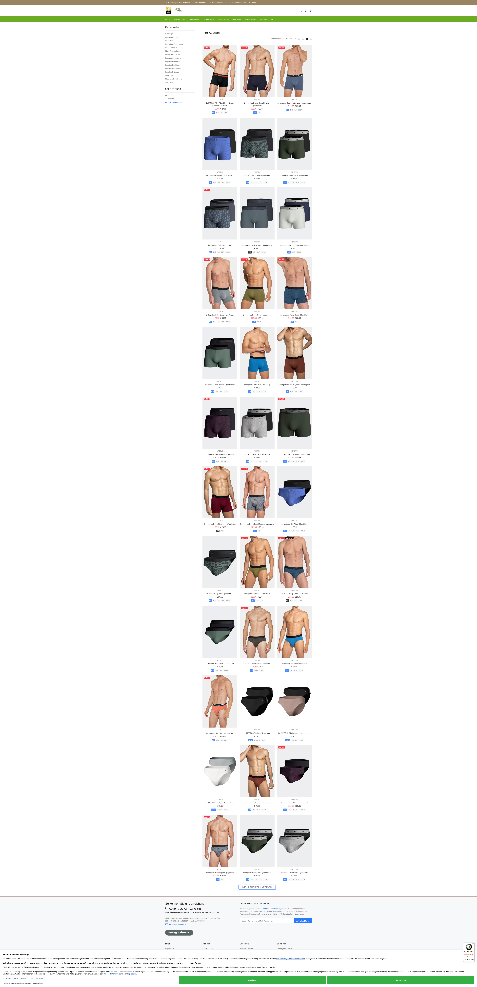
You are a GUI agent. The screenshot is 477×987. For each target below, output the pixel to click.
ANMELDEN (302, 921)
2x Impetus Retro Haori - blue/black (294, 315)
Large (263, 740)
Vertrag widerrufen (179, 932)
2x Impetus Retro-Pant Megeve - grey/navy (257, 524)
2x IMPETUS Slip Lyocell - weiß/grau (219, 803)
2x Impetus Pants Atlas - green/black (257, 175)
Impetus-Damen (171, 37)
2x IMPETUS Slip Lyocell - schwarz (257, 733)
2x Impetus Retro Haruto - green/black (220, 385)
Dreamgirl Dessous (284, 949)
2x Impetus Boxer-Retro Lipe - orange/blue (294, 103)
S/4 (213, 113)
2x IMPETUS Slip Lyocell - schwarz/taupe (294, 733)
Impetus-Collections (173, 58)
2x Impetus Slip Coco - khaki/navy (257, 594)
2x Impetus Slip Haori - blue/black (294, 594)
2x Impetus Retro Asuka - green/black (257, 245)
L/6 (221, 113)
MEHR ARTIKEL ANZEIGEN (257, 887)
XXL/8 (300, 110)
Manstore (169, 75)
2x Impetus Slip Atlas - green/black (219, 594)
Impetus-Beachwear (173, 68)
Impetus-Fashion (172, 65)
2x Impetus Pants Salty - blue (219, 245)
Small (251, 740)
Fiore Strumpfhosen (173, 51)
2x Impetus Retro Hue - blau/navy (257, 385)
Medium (257, 740)
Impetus (220, 100)
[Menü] (473, 943)
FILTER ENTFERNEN (173, 102)
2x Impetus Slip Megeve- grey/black (220, 873)
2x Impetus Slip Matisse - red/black (294, 803)
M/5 (217, 113)
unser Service (207, 949)
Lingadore (169, 41)
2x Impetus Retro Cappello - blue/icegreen (294, 245)
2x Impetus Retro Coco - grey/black (220, 315)
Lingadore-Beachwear (174, 44)
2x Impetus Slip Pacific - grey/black (294, 873)
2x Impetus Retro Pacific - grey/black (257, 454)
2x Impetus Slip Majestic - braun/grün (257, 803)
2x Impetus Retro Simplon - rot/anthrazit (220, 524)
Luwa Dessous (171, 48)
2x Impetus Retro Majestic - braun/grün (294, 385)
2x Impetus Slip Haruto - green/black (219, 663)
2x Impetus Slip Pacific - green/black (257, 873)
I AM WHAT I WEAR (173, 55)
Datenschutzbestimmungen (272, 908)
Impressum (169, 949)
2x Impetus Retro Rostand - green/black (294, 454)
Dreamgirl (169, 34)
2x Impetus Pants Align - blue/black (220, 175)
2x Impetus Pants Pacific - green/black (294, 175)
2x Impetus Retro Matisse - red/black (219, 454)
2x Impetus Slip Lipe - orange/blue (219, 733)
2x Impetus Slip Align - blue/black (294, 524)
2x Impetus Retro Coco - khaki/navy (257, 315)
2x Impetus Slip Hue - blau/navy (294, 663)
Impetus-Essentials (172, 62)
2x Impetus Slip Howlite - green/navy (257, 663)
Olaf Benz (169, 82)
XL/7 (225, 113)
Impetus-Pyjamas (172, 72)
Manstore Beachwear (173, 79)
